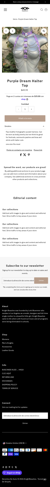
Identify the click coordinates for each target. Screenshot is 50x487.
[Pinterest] (9, 467)
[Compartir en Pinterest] (29, 155)
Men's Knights (7, 343)
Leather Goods (8, 350)
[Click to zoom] (44, 31)
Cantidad (25, 104)
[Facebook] (3, 467)
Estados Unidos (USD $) (15, 443)
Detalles (8, 126)
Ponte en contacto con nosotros (19, 150)
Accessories (7, 347)
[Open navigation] (7, 9)
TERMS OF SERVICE (10, 388)
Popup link (38, 150)
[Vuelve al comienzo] (44, 480)
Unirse (41, 280)
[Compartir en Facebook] (21, 155)
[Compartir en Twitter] (25, 155)
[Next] (12, 31)
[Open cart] (46, 10)
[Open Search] (42, 10)
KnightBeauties (30, 479)
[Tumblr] (12, 467)
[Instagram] (6, 467)
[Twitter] (16, 467)
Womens (5, 339)
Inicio (15, 19)
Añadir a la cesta (25, 118)
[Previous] (6, 31)
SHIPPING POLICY (9, 384)
